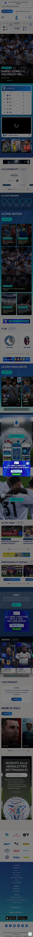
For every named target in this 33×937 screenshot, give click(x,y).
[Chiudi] (27, 463)
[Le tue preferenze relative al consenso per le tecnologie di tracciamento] (30, 934)
